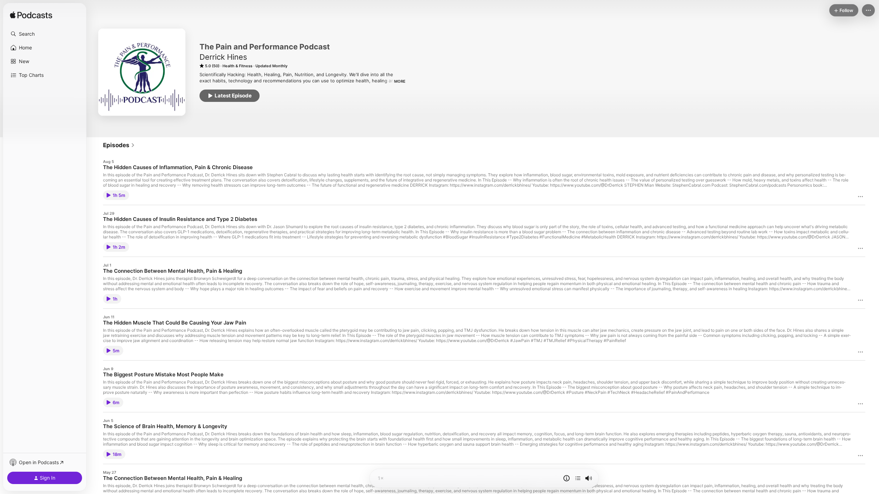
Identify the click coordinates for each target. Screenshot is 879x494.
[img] (31, 15)
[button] (45, 34)
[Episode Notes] (566, 478)
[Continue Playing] (578, 478)
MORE (400, 81)
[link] (119, 145)
